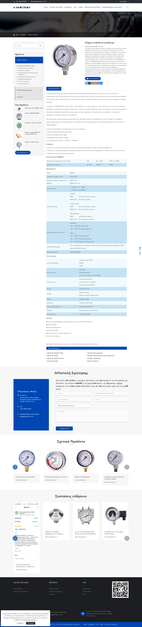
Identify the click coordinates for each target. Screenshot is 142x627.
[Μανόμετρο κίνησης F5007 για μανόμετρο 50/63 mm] (19, 136)
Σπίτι (46, 7)
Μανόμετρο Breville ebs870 (32, 113)
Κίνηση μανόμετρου (23, 81)
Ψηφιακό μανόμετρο (23, 84)
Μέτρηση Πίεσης (32, 35)
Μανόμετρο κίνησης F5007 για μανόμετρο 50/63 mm (32, 133)
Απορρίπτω (20, 623)
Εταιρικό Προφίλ (18, 589)
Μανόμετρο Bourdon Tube (47, 35)
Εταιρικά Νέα (86, 589)
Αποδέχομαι (31, 623)
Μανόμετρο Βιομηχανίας (82, 477)
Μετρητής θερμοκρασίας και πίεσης (56, 477)
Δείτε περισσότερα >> (22, 480)
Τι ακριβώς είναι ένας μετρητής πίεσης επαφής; (113, 533)
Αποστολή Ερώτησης (92, 7)
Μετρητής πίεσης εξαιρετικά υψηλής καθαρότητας (28, 74)
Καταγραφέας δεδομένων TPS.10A (33, 123)
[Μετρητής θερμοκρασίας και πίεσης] (56, 461)
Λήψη (80, 7)
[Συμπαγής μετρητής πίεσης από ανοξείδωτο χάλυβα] (115, 461)
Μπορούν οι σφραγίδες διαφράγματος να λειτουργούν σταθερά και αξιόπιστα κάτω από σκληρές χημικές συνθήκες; (55, 533)
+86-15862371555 (21, 1)
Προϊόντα (68, 7)
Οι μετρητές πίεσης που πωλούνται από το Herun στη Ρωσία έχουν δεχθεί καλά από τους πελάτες (26, 566)
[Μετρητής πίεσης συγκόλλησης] (27, 461)
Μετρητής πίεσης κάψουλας (25, 68)
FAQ (84, 594)
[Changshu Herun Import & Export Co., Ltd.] (22, 7)
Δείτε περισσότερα (22, 153)
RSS (97, 624)
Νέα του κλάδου (87, 592)
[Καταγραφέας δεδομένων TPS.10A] (19, 126)
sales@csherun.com (40, 1)
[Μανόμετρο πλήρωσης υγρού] (19, 145)
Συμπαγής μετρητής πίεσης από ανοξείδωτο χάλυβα (114, 478)
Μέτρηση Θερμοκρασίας (24, 90)
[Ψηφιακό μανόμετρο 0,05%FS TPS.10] (19, 109)
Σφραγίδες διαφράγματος (25, 79)
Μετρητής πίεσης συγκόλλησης (25, 477)
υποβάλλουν (64, 428)
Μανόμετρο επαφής (23, 70)
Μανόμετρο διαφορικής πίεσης (26, 77)
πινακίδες (20, 97)
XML (102, 624)
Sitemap (91, 624)
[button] (15, 467)
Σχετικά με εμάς (56, 7)
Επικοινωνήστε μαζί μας (112, 7)
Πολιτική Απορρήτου (111, 624)
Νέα (75, 7)
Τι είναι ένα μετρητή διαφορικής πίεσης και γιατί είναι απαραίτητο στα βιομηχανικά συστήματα (85, 533)
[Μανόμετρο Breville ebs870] (19, 116)
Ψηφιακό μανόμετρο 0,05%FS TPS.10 (34, 108)
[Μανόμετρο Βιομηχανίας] (86, 461)
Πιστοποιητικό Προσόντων (20, 592)
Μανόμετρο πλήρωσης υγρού (32, 142)
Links (85, 624)
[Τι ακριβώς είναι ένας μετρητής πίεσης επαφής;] (115, 515)
